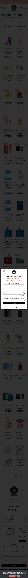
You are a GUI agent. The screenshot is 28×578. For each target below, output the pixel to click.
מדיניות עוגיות (12, 575)
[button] (4, 271)
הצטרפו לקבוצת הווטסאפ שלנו (14, 307)
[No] (25, 574)
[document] (14, 289)
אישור (18, 575)
